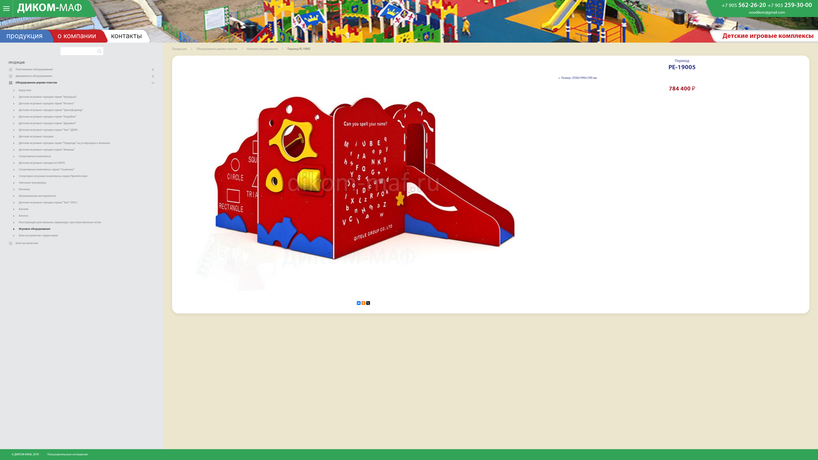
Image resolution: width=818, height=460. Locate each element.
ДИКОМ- (49, 8)
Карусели (24, 90)
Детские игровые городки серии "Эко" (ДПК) (48, 130)
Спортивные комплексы (34, 156)
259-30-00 (790, 5)
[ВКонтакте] (359, 303)
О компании (77, 36)
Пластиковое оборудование (34, 69)
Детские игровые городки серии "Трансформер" (50, 110)
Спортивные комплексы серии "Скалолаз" (46, 169)
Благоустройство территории (38, 235)
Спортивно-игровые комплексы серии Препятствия (52, 176)
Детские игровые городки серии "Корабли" (47, 116)
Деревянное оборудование (33, 76)
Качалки (24, 189)
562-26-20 (744, 5)
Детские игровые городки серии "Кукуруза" (47, 97)
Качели (23, 209)
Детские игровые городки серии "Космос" (46, 103)
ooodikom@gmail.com (767, 13)
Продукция (24, 36)
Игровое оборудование (34, 229)
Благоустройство (26, 243)
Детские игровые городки (35, 136)
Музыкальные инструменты (37, 196)
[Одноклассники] (363, 303)
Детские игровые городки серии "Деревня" (47, 123)
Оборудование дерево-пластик (36, 82)
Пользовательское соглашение (67, 454)
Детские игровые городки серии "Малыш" (46, 149)
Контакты (126, 36)
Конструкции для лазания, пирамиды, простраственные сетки (59, 222)
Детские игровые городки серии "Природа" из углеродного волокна (64, 143)
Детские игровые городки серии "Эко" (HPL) (47, 202)
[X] (368, 303)
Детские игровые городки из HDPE (41, 163)
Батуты (23, 215)
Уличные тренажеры (32, 182)
